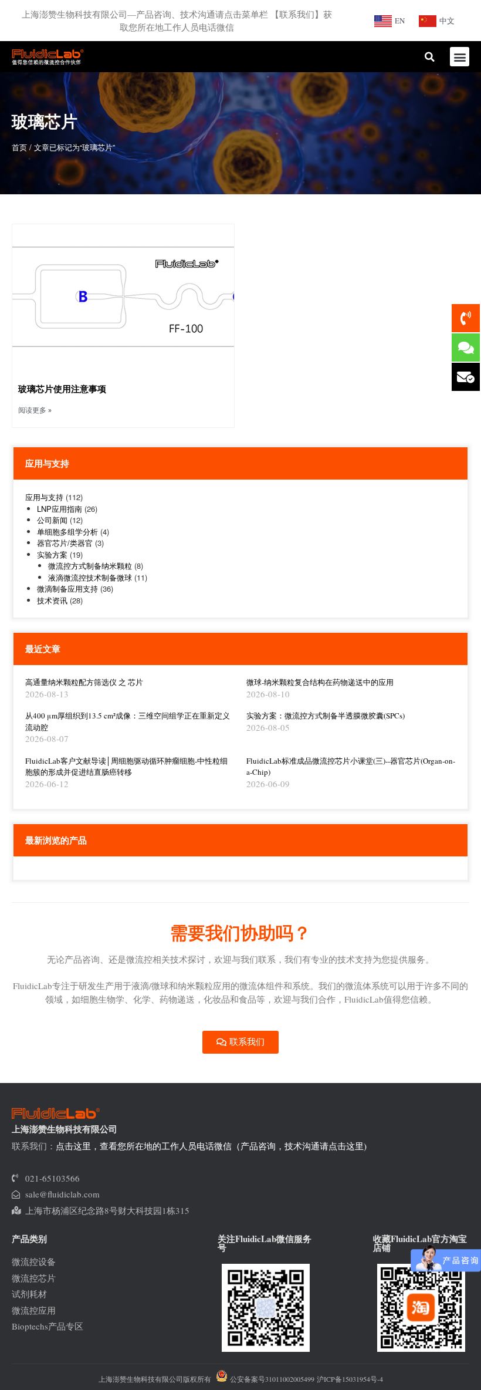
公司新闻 (52, 519)
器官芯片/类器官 (65, 542)
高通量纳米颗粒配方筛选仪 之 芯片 (84, 682)
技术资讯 (52, 600)
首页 (19, 147)
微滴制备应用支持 (67, 588)
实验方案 (52, 554)
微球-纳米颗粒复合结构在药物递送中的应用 (320, 682)
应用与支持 (44, 496)
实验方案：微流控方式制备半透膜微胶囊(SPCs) (325, 715)
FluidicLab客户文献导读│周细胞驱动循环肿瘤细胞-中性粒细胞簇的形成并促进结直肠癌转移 (126, 766)
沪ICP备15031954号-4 (350, 1379)
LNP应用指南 (59, 508)
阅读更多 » (35, 410)
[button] (459, 56)
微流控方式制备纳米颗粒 (90, 565)
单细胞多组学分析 (67, 531)
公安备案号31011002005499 (271, 1379)
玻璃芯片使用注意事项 (62, 388)
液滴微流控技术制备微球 (90, 577)
